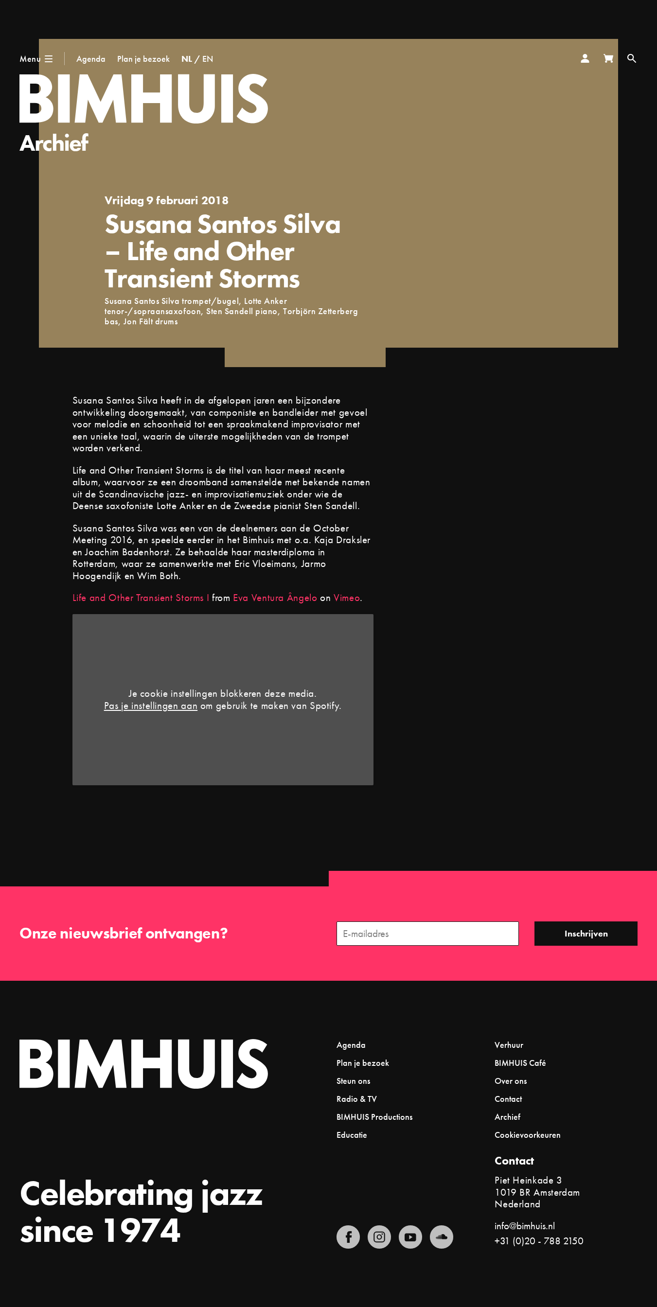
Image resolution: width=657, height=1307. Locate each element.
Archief (53, 143)
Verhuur (509, 1044)
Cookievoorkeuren (528, 1134)
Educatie (352, 1134)
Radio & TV (357, 1098)
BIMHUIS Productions (374, 1116)
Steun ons (353, 1080)
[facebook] (348, 1237)
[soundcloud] (441, 1237)
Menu (30, 58)
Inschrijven (586, 933)
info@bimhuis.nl (525, 1225)
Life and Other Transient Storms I (141, 597)
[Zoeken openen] (632, 58)
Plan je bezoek (143, 58)
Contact (508, 1098)
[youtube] (410, 1237)
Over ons (511, 1080)
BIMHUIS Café (520, 1062)
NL (186, 58)
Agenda (91, 58)
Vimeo (347, 597)
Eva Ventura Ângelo (275, 597)
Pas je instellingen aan (151, 706)
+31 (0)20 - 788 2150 (539, 1240)
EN (207, 58)
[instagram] (379, 1237)
